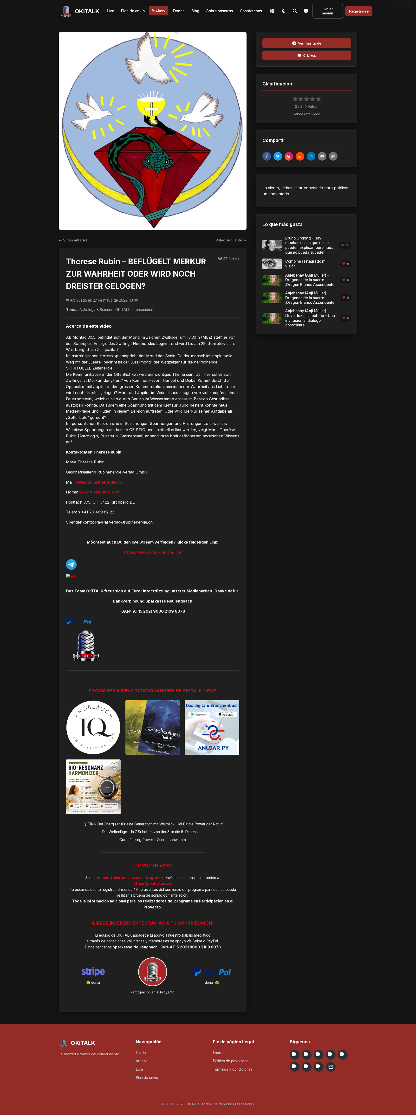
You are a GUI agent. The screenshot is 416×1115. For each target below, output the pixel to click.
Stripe (197, 941)
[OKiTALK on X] (319, 1067)
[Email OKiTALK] (331, 1067)
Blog (195, 11)
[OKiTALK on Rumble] (307, 1067)
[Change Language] (272, 11)
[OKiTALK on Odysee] (319, 1055)
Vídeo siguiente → (231, 240)
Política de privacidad (230, 1061)
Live (110, 11)
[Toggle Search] (295, 11)
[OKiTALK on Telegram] (294, 1055)
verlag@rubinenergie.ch (99, 482)
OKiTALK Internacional (134, 309)
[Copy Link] (333, 156)
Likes (309, 55)
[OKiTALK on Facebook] (307, 1055)
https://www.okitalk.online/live (152, 552)
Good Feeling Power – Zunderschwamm (152, 839)
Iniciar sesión (327, 11)
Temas (178, 11)
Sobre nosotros (219, 11)
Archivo (158, 10)
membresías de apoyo (167, 941)
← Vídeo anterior (73, 240)
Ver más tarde (309, 43)
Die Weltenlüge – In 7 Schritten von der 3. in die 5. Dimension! (152, 832)
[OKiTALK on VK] (331, 1055)
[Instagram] (289, 156)
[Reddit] (300, 156)
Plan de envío (133, 11)
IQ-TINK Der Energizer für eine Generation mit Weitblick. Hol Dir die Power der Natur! (153, 824)
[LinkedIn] (311, 156)
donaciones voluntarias (125, 941)
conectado (313, 187)
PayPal (212, 941)
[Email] (322, 156)
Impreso (220, 1052)
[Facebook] (266, 156)
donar (95, 983)
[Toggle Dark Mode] (283, 11)
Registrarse (359, 11)
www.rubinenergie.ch (99, 492)
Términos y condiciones (233, 1069)
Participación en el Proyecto (152, 992)
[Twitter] (277, 156)
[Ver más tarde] (306, 11)
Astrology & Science (96, 309)
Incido (141, 1052)
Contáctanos (251, 11)
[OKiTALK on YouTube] (294, 1067)
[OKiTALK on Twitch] (343, 1055)
